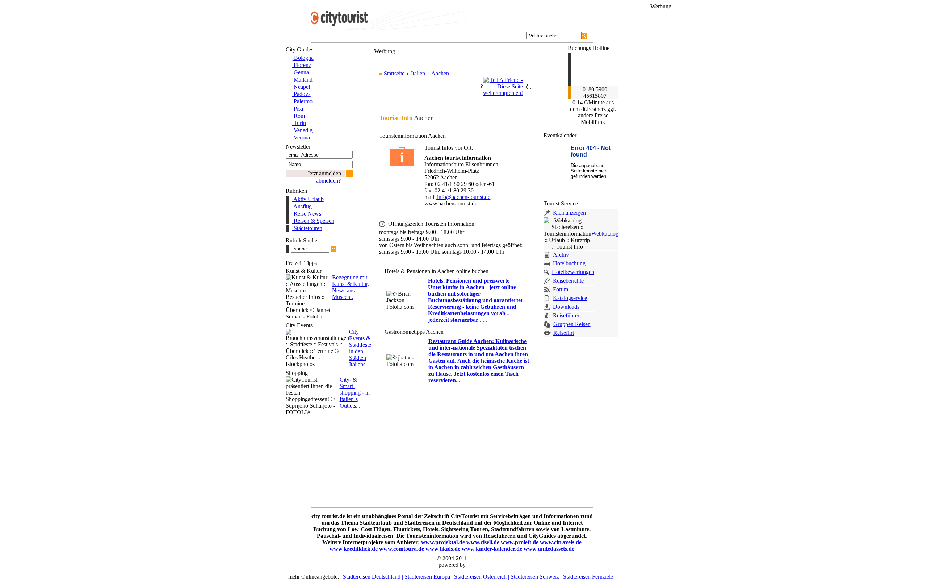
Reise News (306, 214)
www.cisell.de (482, 542)
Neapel (301, 87)
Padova (301, 94)
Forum (560, 289)
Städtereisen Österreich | (482, 577)
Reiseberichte (568, 281)
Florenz (301, 65)
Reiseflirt (563, 333)
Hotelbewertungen (573, 272)
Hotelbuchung (569, 263)
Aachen (440, 73)
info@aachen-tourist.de (463, 197)
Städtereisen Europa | (429, 577)
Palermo (302, 101)
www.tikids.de (442, 549)
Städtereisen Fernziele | (589, 577)
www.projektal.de (443, 542)
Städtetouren (307, 228)
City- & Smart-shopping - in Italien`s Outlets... (355, 392)
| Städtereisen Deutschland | (372, 577)
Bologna (303, 58)
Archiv (561, 254)
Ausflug (302, 206)
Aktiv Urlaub (308, 199)
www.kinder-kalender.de (492, 549)
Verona (301, 137)
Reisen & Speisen (313, 221)
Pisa (297, 108)
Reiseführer (566, 315)
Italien (419, 73)
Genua (300, 72)
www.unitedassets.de (549, 549)
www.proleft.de (519, 542)
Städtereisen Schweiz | (537, 577)
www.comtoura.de (401, 549)
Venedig (302, 130)
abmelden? (328, 181)
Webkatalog (604, 233)
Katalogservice (570, 298)
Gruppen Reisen (572, 324)
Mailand (302, 79)
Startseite (394, 73)
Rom (298, 116)
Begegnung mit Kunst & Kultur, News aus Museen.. (350, 287)
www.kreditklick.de (354, 549)
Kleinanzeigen (569, 212)
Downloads (566, 307)
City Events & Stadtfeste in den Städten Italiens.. (360, 348)
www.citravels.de (561, 542)
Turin (299, 123)
